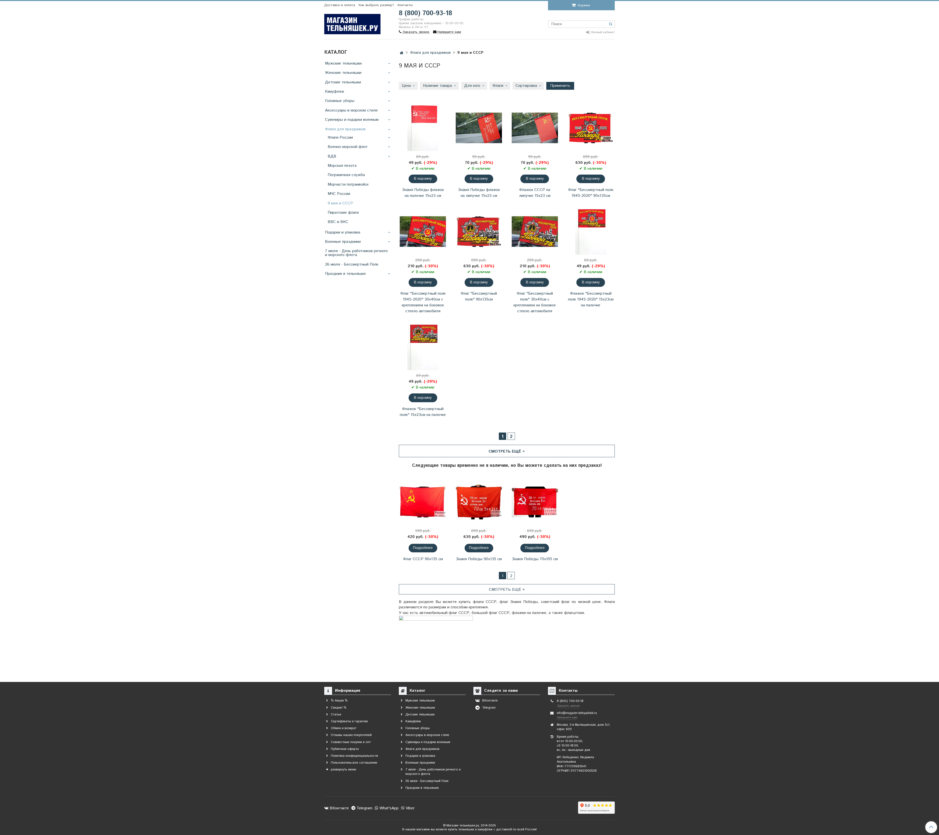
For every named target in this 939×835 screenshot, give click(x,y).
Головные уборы (339, 101)
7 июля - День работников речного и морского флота (356, 253)
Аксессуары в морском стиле (351, 110)
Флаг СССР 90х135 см (423, 559)
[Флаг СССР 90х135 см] (423, 502)
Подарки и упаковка (342, 232)
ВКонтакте (338, 808)
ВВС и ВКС (338, 222)
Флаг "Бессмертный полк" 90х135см (479, 296)
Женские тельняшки (343, 73)
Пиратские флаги (343, 212)
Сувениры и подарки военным (352, 119)
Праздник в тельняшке (345, 274)
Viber (409, 808)
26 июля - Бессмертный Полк (351, 264)
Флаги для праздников (430, 53)
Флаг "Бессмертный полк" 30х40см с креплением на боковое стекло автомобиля (535, 302)
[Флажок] (591, 232)
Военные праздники (343, 242)
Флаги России (340, 137)
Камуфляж (334, 91)
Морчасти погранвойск (348, 184)
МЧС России (339, 194)
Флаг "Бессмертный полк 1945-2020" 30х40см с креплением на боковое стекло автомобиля (423, 302)
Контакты (405, 5)
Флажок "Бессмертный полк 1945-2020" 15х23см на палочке (591, 299)
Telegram (363, 808)
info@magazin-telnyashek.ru (577, 713)
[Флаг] (591, 128)
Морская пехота (342, 165)
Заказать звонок (568, 706)
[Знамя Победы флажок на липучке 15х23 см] (479, 128)
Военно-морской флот (348, 147)
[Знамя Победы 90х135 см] (479, 502)
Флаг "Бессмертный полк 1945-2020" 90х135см (590, 193)
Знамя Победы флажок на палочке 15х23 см (423, 193)
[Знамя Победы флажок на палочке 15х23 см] (423, 128)
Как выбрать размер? (376, 5)
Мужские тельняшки (343, 63)
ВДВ (332, 156)
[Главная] (401, 53)
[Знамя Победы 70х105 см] (535, 502)
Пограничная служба (346, 175)
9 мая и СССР (340, 203)
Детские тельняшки (343, 82)
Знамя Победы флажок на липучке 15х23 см (479, 193)
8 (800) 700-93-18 (425, 13)
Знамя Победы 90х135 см (479, 559)
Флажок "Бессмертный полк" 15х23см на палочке (423, 412)
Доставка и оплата (339, 5)
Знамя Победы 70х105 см (535, 559)
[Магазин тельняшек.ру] (352, 23)
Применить (560, 86)
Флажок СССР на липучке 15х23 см (534, 193)
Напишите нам (567, 717)
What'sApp (388, 808)
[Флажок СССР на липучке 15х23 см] (535, 128)
